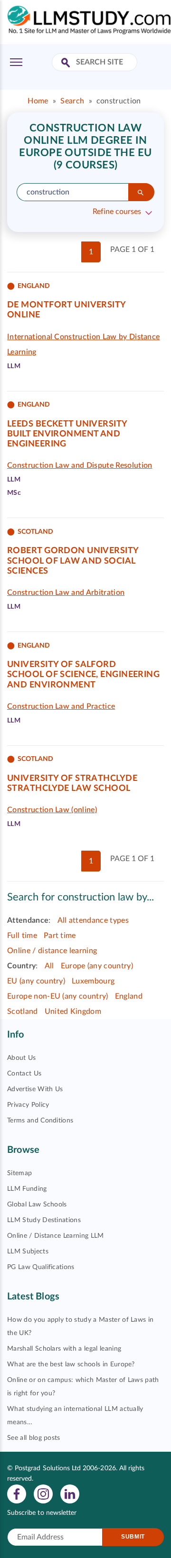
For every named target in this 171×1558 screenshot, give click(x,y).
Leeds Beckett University (67, 424)
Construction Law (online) (52, 810)
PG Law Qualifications (41, 1267)
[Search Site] (66, 63)
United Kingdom (73, 1011)
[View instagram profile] (43, 1493)
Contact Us (24, 1073)
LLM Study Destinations (44, 1220)
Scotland (22, 1011)
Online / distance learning (52, 951)
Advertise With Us (35, 1089)
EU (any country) (36, 981)
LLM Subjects (27, 1251)
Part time (60, 935)
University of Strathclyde (72, 778)
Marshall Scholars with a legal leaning (64, 1348)
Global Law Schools (37, 1204)
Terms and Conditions (40, 1120)
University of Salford (61, 664)
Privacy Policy (28, 1105)
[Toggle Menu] (16, 62)
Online (23, 315)
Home (38, 101)
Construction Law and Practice (61, 706)
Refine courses (117, 211)
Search (72, 101)
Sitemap (19, 1173)
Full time (22, 935)
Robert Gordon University (73, 551)
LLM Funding (27, 1189)
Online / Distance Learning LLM (55, 1236)
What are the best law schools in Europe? (71, 1364)
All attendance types (93, 920)
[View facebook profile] (16, 1493)
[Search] (141, 192)
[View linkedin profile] (69, 1493)
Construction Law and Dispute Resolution (79, 465)
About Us (21, 1058)
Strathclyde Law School (69, 788)
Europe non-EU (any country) (57, 996)
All (49, 966)
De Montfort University (66, 305)
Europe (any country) (97, 966)
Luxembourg (93, 981)
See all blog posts (33, 1438)
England (128, 996)
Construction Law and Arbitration (65, 592)
